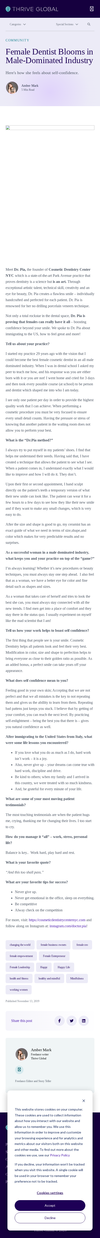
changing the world (20, 944)
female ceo (82, 944)
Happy (43, 967)
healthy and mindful (49, 978)
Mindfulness (77, 978)
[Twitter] (72, 1021)
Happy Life (64, 967)
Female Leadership (20, 967)
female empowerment (21, 956)
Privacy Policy (60, 1155)
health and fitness (19, 978)
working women (18, 989)
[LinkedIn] (84, 1021)
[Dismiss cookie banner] (83, 1101)
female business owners (53, 944)
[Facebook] (59, 1021)
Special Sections (64, 24)
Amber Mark (29, 85)
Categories (15, 24)
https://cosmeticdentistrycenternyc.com (57, 920)
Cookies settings (50, 1193)
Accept (50, 1205)
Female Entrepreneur (54, 956)
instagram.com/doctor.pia (68, 926)
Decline (50, 1218)
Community (17, 40)
